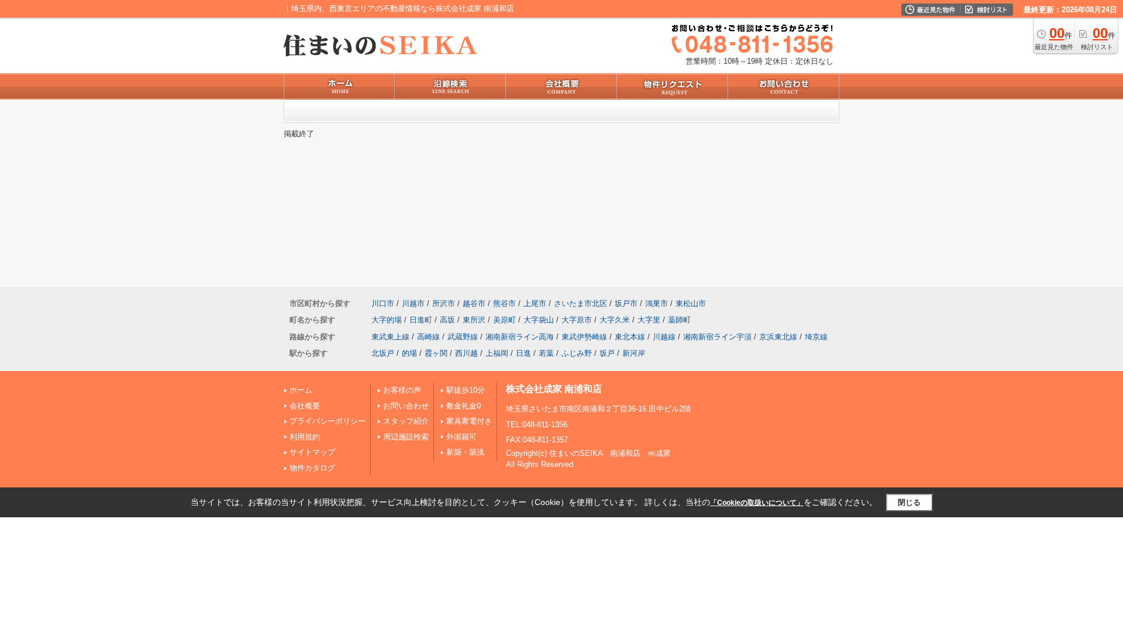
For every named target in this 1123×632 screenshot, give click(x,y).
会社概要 (305, 405)
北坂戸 (382, 353)
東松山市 (691, 303)
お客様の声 (402, 390)
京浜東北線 (778, 336)
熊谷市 (504, 303)
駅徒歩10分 (465, 390)
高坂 (447, 319)
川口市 (382, 303)
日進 (523, 353)
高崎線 (428, 336)
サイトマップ (312, 452)
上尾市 (534, 303)
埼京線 (816, 336)
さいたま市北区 (580, 303)
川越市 (413, 303)
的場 (409, 353)
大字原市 (577, 319)
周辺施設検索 (406, 436)
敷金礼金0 (463, 405)
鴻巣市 (656, 303)
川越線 (664, 336)
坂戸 (607, 353)
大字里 (649, 319)
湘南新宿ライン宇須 (717, 336)
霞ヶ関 (436, 353)
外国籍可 (461, 436)
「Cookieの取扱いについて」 (757, 503)
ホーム (301, 390)
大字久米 (615, 319)
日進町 (420, 319)
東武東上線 (390, 336)
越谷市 (474, 303)
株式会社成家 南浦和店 (554, 389)
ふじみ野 (577, 353)
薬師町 (679, 319)
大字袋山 (538, 319)
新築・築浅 (465, 452)
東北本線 (630, 336)
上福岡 (496, 353)
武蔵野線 (462, 336)
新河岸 (633, 353)
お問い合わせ (406, 405)
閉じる (909, 502)
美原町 (504, 319)
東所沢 (474, 319)
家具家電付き (469, 421)
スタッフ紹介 (406, 421)
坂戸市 (626, 303)
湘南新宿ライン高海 (519, 336)
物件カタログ (312, 467)
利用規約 (305, 436)
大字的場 (386, 319)
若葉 (546, 353)
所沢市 (443, 303)
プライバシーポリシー (328, 421)
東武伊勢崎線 (584, 336)
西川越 (466, 353)
